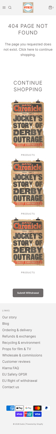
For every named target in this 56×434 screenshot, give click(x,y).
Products (28, 155)
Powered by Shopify (34, 424)
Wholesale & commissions (22, 355)
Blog (5, 323)
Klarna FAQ (10, 368)
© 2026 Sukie (19, 424)
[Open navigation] (4, 7)
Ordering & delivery (17, 330)
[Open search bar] (11, 7)
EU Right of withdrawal (19, 381)
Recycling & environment (21, 343)
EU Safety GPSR (14, 374)
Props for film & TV (16, 349)
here (30, 49)
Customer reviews (16, 361)
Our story (9, 317)
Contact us (10, 387)
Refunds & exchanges (19, 336)
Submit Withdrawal (28, 292)
